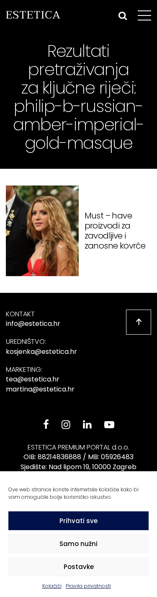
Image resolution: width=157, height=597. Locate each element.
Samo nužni (78, 543)
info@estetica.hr (33, 323)
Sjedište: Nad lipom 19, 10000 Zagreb (78, 467)
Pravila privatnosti (88, 585)
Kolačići (52, 585)
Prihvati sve (78, 520)
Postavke (79, 566)
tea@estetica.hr (32, 379)
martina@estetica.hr (40, 389)
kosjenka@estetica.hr (41, 351)
